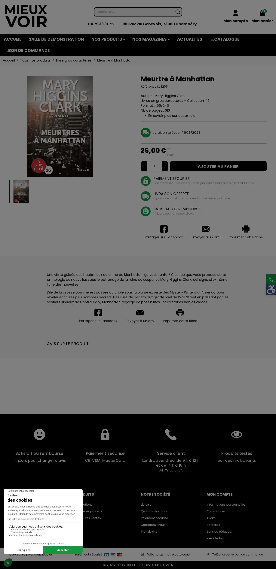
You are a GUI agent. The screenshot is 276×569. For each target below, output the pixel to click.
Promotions (83, 504)
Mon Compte (219, 494)
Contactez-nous (153, 525)
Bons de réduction (220, 531)
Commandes (216, 511)
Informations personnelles (226, 504)
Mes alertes (215, 538)
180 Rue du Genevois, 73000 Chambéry (159, 24)
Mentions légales (40, 554)
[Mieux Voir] (26, 16)
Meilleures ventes (88, 518)
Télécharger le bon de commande (237, 554)
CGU (22, 554)
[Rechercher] (178, 12)
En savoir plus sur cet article (171, 115)
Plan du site (149, 531)
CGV (12, 554)
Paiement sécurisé (154, 518)
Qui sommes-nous (154, 511)
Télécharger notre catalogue (168, 554)
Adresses (213, 525)
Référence (148, 86)
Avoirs (211, 518)
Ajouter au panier (218, 166)
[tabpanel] (60, 126)
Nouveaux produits (88, 511)
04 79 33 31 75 (101, 24)
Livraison (147, 504)
